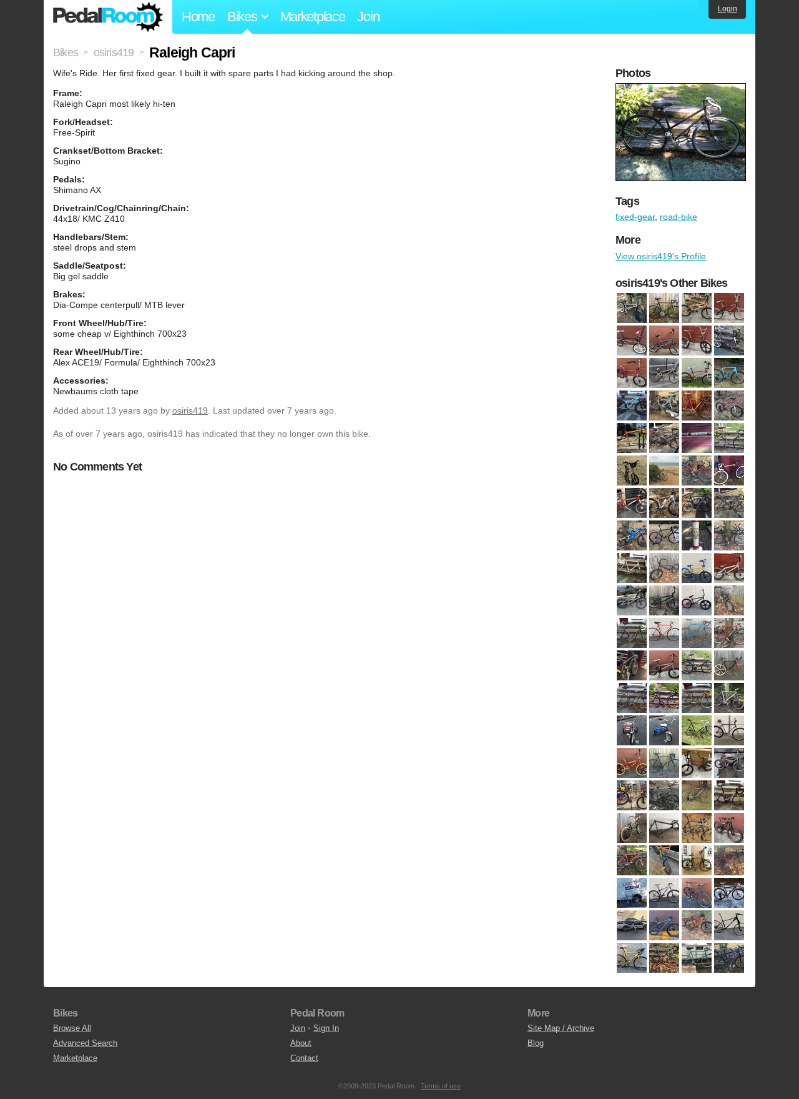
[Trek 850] (696, 893)
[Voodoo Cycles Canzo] (729, 958)
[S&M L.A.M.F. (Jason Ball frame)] (696, 763)
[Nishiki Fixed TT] (729, 665)
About (300, 1043)
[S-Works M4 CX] (729, 860)
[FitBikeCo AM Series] (631, 600)
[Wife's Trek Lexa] (664, 405)
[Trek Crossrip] (729, 893)
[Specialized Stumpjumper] (729, 828)
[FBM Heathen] (696, 568)
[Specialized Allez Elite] (696, 795)
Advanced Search (85, 1043)
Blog (535, 1043)
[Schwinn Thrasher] (696, 341)
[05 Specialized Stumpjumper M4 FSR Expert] (729, 405)
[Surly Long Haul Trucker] (696, 860)
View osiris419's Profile (660, 256)
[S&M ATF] (664, 373)
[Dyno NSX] (729, 308)
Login (727, 8)
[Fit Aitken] (729, 568)
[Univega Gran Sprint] (664, 958)
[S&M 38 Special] (631, 373)
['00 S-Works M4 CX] (696, 405)
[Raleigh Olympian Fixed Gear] (696, 698)
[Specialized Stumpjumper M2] (631, 860)
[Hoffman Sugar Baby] (664, 341)
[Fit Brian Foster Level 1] (664, 600)
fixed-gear (635, 217)
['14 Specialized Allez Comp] (664, 438)
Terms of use (441, 1086)
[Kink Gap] (631, 665)
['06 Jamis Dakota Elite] (631, 438)
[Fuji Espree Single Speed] (631, 633)
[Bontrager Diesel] (631, 503)
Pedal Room (108, 17)
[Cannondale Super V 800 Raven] (631, 535)
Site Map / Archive (560, 1028)
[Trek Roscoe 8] (696, 925)
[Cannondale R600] (696, 503)
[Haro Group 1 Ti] (631, 341)
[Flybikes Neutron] (729, 600)
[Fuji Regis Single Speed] (664, 633)
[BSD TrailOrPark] (696, 308)
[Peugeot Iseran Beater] (631, 698)
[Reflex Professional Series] (729, 698)
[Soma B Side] (631, 795)
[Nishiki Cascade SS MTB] (696, 665)
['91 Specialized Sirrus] (664, 308)
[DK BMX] (664, 568)
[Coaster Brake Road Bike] (696, 535)
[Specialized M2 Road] (664, 828)
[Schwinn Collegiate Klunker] (729, 730)
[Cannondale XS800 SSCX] (664, 535)
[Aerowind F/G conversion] (729, 470)
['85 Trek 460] (696, 470)
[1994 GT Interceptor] (631, 470)
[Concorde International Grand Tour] (631, 568)
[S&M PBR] (729, 763)
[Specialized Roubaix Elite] (696, 828)
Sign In (326, 1028)
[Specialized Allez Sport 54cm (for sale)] (729, 795)
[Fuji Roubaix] (696, 633)
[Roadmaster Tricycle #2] (664, 730)
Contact (304, 1058)
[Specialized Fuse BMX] (631, 828)
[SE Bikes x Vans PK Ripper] (631, 763)
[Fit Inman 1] (696, 600)
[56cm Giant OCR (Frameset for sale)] (664, 470)
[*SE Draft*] (729, 341)
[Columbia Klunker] (729, 535)
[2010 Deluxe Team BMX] (631, 308)
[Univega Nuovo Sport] (696, 958)
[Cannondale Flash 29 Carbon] (664, 503)
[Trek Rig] (664, 925)
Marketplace (312, 16)
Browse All (72, 1028)
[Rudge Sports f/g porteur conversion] (696, 730)
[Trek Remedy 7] (631, 925)
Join (368, 16)
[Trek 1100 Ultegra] (631, 893)
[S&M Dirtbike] (696, 373)
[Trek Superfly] (729, 925)
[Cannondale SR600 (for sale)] (729, 503)
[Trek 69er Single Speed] (664, 893)
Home (198, 16)
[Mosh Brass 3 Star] (664, 665)
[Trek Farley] (631, 405)
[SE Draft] (664, 763)
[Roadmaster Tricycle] (631, 730)
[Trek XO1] (631, 958)
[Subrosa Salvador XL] (664, 860)
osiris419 (190, 410)
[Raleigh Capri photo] (682, 89)
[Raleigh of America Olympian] (664, 698)
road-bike (678, 217)
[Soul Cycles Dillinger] (664, 795)
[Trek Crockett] (729, 373)
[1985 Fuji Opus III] (729, 438)
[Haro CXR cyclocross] (729, 633)
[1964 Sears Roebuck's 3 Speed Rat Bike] (696, 438)
